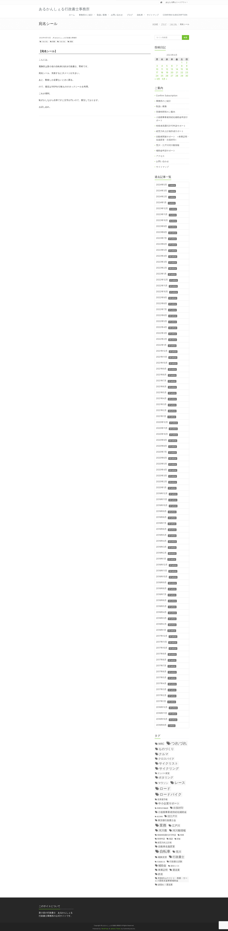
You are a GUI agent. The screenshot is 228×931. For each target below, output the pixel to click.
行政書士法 (161, 862)
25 (162, 75)
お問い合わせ (117, 15)
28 (176, 75)
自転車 (140, 15)
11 (162, 69)
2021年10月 (166, 362)
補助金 (162, 865)
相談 (171, 839)
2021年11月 (166, 356)
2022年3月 (166, 333)
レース (180, 783)
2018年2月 (166, 624)
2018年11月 (166, 570)
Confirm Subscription (175, 15)
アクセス (160, 156)
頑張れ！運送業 (165, 884)
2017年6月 (166, 671)
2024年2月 (165, 196)
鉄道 (160, 874)
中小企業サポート (168, 803)
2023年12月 (166, 208)
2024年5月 (165, 184)
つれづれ (173, 24)
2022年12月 (166, 279)
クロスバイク (166, 758)
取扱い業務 (102, 15)
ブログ (130, 15)
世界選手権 (162, 799)
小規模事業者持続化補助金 (172, 812)
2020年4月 (166, 469)
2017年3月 (165, 689)
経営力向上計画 (165, 842)
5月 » (164, 79)
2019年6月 (166, 529)
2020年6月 (166, 457)
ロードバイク (171, 794)
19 (167, 72)
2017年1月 (165, 701)
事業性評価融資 (162, 808)
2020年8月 (166, 446)
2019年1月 (165, 558)
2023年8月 (166, 232)
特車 (182, 835)
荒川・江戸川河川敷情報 (167, 145)
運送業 (176, 869)
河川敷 (163, 830)
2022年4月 (166, 327)
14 (177, 69)
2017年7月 (165, 665)
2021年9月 (166, 368)
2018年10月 (166, 576)
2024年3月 (165, 190)
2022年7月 (166, 309)
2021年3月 (166, 404)
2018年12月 (166, 564)
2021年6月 (166, 386)
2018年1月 (165, 630)
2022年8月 (166, 303)
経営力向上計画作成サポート (170, 131)
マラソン (163, 783)
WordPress (104, 929)
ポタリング (166, 777)
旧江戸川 (172, 816)
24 (157, 75)
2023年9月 (166, 226)
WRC (161, 743)
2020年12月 (166, 422)
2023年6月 (166, 244)
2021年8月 (166, 374)
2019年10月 (166, 505)
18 (162, 72)
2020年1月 (166, 487)
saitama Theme (115, 929)
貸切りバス (175, 866)
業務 (53, 41)
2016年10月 (166, 719)
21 (177, 72)
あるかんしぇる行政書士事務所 (65, 38)
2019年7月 (165, 523)
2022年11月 (166, 285)
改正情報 (160, 816)
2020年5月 (166, 463)
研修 (178, 839)
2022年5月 (166, 321)
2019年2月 (166, 552)
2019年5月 (166, 535)
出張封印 (178, 807)
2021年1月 (165, 416)
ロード (165, 788)
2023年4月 (166, 256)
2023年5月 (166, 250)
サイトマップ (153, 15)
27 (172, 75)
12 (167, 69)
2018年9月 (166, 582)
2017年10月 (166, 647)
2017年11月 (166, 641)
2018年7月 (165, 594)
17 (157, 72)
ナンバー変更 (164, 773)
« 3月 (157, 79)
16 (187, 69)
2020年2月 (166, 481)
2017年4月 (166, 683)
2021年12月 (166, 351)
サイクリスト (168, 763)
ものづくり (166, 749)
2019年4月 (166, 541)
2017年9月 (166, 653)
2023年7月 (166, 238)
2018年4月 (166, 612)
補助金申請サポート (165, 150)
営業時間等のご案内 (165, 111)
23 (186, 72)
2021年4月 (166, 398)
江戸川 (176, 825)
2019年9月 (166, 511)
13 (172, 69)
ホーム (72, 15)
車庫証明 (163, 869)
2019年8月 (166, 517)
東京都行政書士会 (167, 820)
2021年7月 (165, 380)
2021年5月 (166, 392)
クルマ (163, 754)
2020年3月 (166, 475)
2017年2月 (165, 695)
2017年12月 (166, 636)
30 (186, 75)
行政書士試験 (176, 861)
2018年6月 (166, 600)
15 (182, 69)
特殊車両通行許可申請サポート (171, 125)
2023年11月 (166, 214)
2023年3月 (166, 261)
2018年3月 (166, 618)
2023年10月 (166, 220)
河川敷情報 (179, 830)
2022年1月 (166, 345)
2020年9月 (166, 440)
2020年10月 (166, 434)
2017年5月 (165, 677)
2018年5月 (166, 606)
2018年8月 (166, 588)
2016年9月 (165, 725)
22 (181, 72)
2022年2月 (166, 339)
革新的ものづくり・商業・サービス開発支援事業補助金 (171, 879)
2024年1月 (165, 202)
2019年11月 (166, 499)
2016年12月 (166, 707)
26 (167, 75)
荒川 (178, 851)
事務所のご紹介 (86, 15)
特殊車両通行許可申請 (166, 835)
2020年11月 (166, 428)
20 (172, 72)
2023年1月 (166, 273)
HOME (155, 24)
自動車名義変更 (166, 846)
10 (157, 69)
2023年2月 (166, 267)
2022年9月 (166, 297)
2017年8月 (165, 659)
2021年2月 (166, 410)
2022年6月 (166, 315)
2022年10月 (166, 291)
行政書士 (178, 857)
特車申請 (161, 839)
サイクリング (169, 768)
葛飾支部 (162, 857)
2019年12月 (166, 493)
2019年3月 (166, 546)
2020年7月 (166, 451)
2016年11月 (166, 713)
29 (181, 75)
